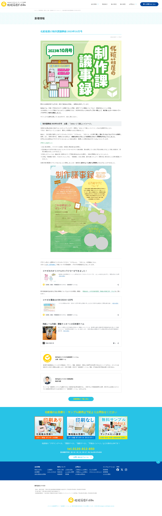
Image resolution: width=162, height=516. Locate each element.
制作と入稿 (60, 469)
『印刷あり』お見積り (81, 469)
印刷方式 (59, 472)
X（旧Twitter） (51, 264)
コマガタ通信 (106, 474)
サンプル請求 (93, 469)
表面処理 (59, 474)
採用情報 (105, 472)
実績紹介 (105, 4)
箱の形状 (114, 4)
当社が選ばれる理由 (40, 474)
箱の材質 (123, 4)
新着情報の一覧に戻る (81, 399)
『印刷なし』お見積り (81, 472)
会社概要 (37, 472)
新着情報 (105, 469)
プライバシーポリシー (95, 472)
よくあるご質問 (69, 472)
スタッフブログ (51, 472)
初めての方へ (38, 469)
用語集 (67, 474)
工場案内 (49, 469)
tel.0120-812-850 (81, 449)
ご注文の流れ (69, 469)
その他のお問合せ (80, 474)
